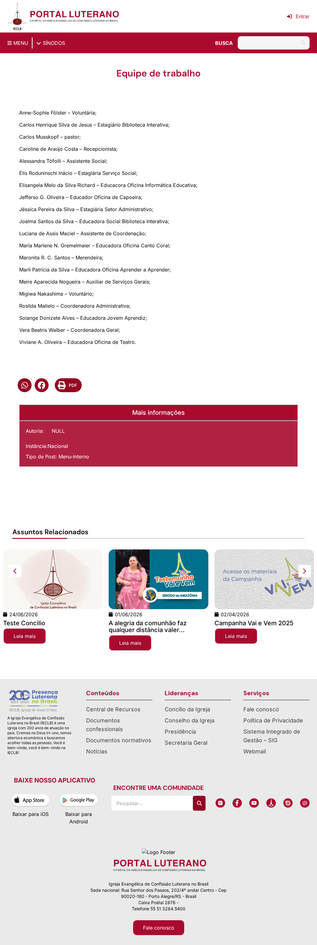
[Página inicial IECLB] (17, 16)
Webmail (254, 751)
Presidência (180, 731)
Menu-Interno (74, 456)
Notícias (96, 751)
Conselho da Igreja (190, 720)
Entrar (303, 16)
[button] (25, 385)
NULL (58, 431)
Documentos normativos (118, 740)
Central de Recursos (113, 709)
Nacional (58, 446)
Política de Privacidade (273, 720)
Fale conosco (261, 709)
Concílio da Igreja (187, 709)
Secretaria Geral (186, 742)
